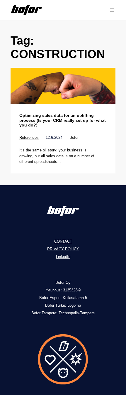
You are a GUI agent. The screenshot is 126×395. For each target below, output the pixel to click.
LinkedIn (63, 256)
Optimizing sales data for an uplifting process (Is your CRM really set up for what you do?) (62, 120)
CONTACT (63, 241)
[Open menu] (111, 9)
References (29, 137)
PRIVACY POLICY (63, 249)
